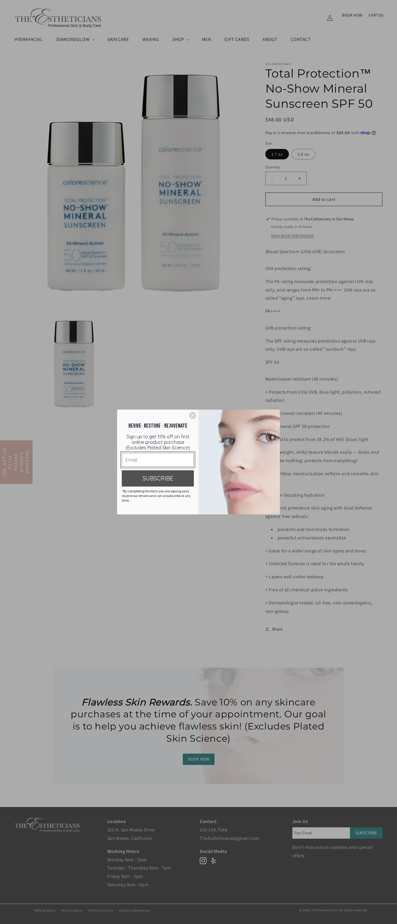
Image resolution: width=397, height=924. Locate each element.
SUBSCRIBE (158, 478)
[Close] (192, 415)
